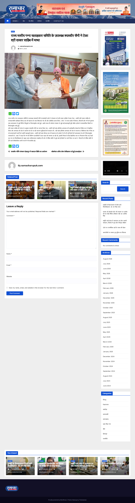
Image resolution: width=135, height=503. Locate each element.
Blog (13, 31)
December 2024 (109, 356)
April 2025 (106, 337)
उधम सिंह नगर (107, 424)
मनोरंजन (39, 21)
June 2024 (107, 386)
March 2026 (107, 283)
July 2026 (106, 264)
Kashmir (106, 404)
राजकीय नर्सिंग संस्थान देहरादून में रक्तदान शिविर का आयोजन (29, 151)
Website (9, 276)
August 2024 (107, 376)
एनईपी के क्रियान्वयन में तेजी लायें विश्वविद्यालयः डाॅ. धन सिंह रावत (20, 464)
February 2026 (108, 288)
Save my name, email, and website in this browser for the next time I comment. (36, 288)
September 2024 (109, 371)
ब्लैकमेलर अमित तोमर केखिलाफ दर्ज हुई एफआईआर (66, 151)
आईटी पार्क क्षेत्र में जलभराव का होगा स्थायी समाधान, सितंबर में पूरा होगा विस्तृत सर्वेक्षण (83, 465)
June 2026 (107, 269)
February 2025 (108, 347)
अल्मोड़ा (105, 409)
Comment (10, 216)
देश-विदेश (31, 21)
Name (9, 254)
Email (8, 265)
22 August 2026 (15, 469)
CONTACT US (59, 21)
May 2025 (106, 332)
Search (105, 183)
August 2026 (107, 259)
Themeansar (82, 500)
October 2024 (108, 366)
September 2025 (109, 312)
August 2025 (107, 317)
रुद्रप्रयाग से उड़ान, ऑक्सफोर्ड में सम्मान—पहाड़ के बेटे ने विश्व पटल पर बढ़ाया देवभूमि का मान (20, 189)
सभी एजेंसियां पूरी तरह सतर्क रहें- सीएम (50, 188)
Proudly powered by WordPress (57, 500)
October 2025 (108, 308)
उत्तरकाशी (105, 414)
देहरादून (105, 434)
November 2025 (109, 303)
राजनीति (48, 21)
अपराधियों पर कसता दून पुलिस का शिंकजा (114, 232)
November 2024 (109, 361)
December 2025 (108, 298)
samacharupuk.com (26, 46)
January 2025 (108, 352)
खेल (24, 21)
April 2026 (106, 278)
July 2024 (106, 381)
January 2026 (108, 293)
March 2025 (107, 342)
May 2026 (106, 273)
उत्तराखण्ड (15, 21)
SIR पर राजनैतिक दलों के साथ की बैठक (114, 227)
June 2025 (107, 327)
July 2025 (106, 322)
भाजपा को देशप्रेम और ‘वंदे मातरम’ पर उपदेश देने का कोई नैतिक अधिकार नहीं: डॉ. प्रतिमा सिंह (115, 214)
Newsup (74, 500)
